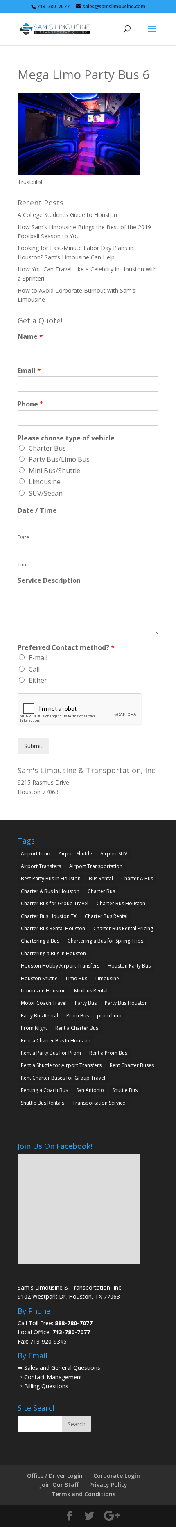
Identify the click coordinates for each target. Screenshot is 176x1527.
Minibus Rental (91, 990)
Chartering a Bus (40, 940)
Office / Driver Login (55, 1476)
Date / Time (37, 510)
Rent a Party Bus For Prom (51, 1052)
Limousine (45, 481)
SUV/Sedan (46, 493)
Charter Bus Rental (106, 916)
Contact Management (53, 1377)
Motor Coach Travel (44, 1002)
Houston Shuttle (39, 978)
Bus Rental (101, 878)
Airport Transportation (95, 866)
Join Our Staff (59, 1485)
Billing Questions (46, 1386)
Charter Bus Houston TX (49, 916)
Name (30, 336)
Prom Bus (77, 1015)
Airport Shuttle (75, 853)
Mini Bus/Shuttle (54, 470)
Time (23, 564)
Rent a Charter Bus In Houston (55, 1040)
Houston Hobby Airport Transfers (60, 965)
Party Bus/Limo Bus (59, 459)
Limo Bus (76, 978)
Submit (33, 746)
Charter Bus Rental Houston (53, 928)
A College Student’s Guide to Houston (67, 215)
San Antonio (90, 1090)
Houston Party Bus (129, 965)
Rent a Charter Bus (76, 1027)
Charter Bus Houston (121, 903)
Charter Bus (47, 448)
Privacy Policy (108, 1485)
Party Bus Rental (39, 1015)
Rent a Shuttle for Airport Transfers (61, 1065)
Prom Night (34, 1027)
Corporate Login (116, 1476)
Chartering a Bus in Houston (53, 953)
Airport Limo (35, 853)
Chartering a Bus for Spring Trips (105, 940)
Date (23, 537)
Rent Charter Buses (132, 1065)
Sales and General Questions (62, 1367)
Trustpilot (30, 182)
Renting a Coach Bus (44, 1090)
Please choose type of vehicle (66, 438)
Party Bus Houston (126, 1002)
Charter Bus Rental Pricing (123, 928)
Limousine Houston (43, 990)
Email (29, 370)
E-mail (38, 657)
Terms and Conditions (83, 1494)
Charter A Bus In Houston (50, 891)
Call (34, 669)
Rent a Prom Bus (108, 1052)
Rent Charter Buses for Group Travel (63, 1077)
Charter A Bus (137, 878)
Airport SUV (113, 853)
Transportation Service (98, 1102)
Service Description (49, 580)
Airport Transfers (41, 866)
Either (38, 680)
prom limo (109, 1015)
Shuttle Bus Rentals (42, 1102)
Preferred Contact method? (66, 647)
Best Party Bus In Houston (51, 878)
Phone (30, 404)
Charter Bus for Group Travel (54, 903)
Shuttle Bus (125, 1090)
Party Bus (86, 1002)
